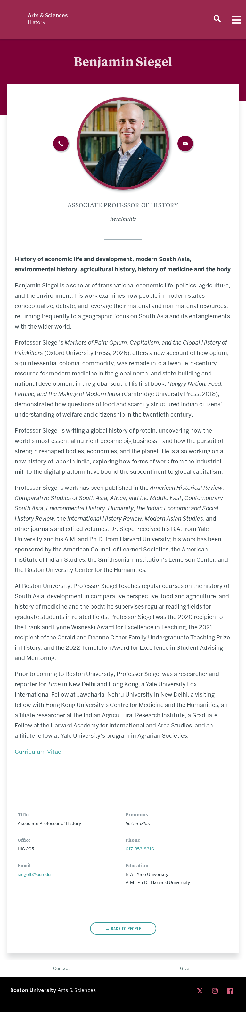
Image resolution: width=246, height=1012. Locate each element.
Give (184, 968)
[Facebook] (231, 991)
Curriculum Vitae (38, 751)
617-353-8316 (140, 849)
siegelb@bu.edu (34, 874)
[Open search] (217, 19)
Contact (61, 968)
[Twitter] (201, 991)
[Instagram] (216, 991)
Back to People (126, 928)
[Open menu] (236, 19)
